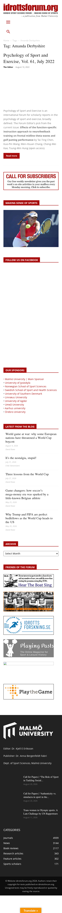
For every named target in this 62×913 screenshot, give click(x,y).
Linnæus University (16, 397)
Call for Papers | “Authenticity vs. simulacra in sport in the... (39, 795)
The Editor (8, 67)
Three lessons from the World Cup (27, 474)
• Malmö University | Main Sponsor (23, 379)
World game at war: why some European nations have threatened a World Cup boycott (31, 437)
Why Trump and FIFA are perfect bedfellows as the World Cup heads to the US (29, 518)
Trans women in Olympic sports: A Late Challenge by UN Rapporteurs (40, 811)
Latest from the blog (20, 426)
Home (6, 40)
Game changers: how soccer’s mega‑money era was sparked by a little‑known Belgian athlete (27, 494)
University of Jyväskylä (17, 382)
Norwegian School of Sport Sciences (25, 386)
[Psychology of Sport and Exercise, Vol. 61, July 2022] (31, 89)
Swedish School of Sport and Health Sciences (31, 390)
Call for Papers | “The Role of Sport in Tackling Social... (41, 778)
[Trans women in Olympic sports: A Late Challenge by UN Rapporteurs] (12, 814)
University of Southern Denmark (23, 393)
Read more (11, 155)
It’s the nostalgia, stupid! (21, 458)
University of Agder (16, 401)
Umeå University (14, 404)
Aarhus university (15, 408)
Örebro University (15, 412)
